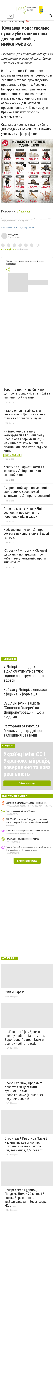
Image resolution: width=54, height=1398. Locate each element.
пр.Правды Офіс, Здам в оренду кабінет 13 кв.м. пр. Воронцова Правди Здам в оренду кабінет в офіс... (25, 1038)
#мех (16, 227)
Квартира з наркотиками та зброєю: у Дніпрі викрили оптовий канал (23, 471)
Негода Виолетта (15, 234)
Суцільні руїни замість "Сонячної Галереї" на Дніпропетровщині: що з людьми (23, 710)
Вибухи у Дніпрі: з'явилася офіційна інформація (25, 691)
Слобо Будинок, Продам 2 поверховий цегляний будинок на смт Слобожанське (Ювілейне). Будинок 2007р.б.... (24, 1091)
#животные (6, 227)
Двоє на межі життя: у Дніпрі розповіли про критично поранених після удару (24, 513)
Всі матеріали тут (27, 783)
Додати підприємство (27, 860)
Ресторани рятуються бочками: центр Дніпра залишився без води (22, 731)
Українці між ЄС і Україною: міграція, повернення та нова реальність (27, 764)
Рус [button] (10, 16)
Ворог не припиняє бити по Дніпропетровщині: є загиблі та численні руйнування (26, 393)
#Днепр (23, 227)
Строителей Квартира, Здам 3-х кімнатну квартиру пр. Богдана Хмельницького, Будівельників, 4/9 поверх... (27, 1144)
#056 (31, 227)
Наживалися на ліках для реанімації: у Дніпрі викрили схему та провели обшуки (24, 414)
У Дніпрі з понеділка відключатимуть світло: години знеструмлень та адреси (23, 673)
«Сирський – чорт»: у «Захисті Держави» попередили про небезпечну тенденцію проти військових (25, 556)
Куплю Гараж (14, 992)
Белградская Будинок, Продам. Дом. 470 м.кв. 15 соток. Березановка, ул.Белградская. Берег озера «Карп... (26, 1198)
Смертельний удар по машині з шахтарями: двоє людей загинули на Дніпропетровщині (26, 492)
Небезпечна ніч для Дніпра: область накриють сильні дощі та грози (26, 533)
